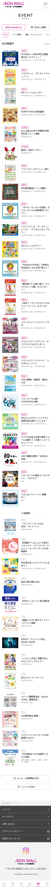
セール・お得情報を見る (28, 778)
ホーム (8, 803)
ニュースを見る (28, 787)
